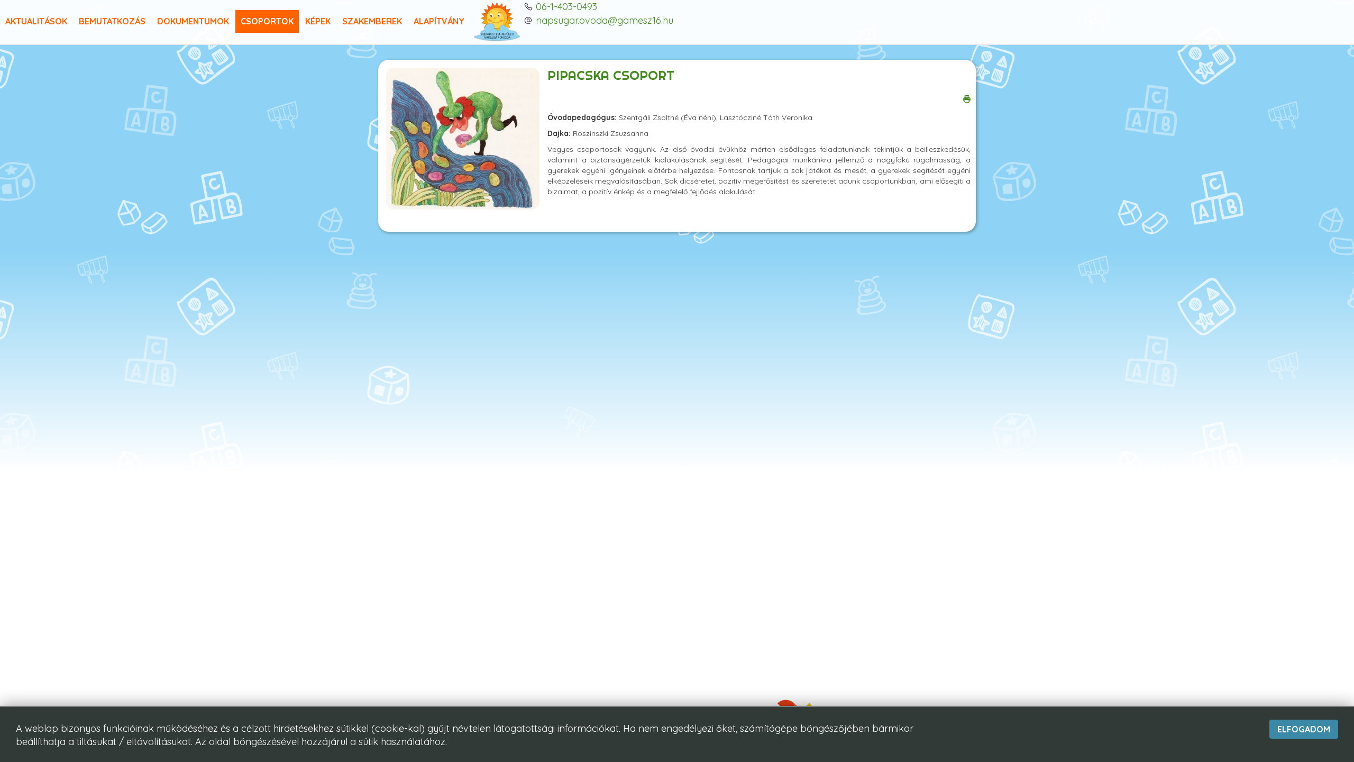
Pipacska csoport (610, 75)
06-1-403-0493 (566, 7)
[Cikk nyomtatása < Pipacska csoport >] (967, 98)
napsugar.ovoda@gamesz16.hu (604, 20)
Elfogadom (1303, 729)
